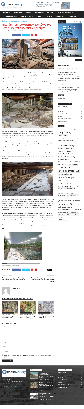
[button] (81, 14)
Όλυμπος (68, 129)
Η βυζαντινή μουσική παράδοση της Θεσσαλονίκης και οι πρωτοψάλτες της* (46, 316)
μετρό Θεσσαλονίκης (35, 263)
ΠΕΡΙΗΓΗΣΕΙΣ (39, 12)
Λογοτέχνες (66, 177)
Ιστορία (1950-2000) (62, 121)
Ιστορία (64, 167)
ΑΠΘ (75, 130)
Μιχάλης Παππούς (64, 186)
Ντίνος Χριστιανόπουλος (66, 188)
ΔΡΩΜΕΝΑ (29, 12)
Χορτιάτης (77, 204)
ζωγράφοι (74, 212)
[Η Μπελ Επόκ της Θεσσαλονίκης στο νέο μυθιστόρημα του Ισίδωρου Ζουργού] (34, 375)
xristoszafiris (7, 30)
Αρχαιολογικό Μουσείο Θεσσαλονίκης (68, 138)
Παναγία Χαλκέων (62, 190)
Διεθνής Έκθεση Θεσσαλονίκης (66, 152)
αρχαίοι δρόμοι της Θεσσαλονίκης (15, 263)
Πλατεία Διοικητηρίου (63, 195)
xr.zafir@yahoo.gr (12, 386)
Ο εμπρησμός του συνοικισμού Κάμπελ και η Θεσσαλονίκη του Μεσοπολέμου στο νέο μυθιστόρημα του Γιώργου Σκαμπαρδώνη (68, 89)
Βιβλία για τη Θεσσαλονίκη (64, 143)
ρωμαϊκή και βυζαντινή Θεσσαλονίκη (10, 265)
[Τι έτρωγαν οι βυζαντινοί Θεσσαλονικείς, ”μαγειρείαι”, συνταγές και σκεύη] (10, 307)
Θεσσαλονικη (73, 164)
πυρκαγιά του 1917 (72, 214)
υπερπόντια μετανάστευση (75, 216)
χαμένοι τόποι (62, 219)
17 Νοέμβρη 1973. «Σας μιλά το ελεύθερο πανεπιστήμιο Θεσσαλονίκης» (67, 83)
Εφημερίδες (62, 164)
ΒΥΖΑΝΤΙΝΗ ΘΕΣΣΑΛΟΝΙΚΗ (65, 12)
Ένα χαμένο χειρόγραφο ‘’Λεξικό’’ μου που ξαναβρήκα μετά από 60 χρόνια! (14, 278)
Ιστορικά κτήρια (68, 171)
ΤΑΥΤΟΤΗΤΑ (6, 12)
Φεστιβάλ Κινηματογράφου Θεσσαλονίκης (69, 201)
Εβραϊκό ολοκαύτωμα (64, 159)
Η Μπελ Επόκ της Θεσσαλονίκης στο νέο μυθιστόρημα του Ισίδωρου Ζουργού (67, 68)
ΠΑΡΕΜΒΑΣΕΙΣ (73, 16)
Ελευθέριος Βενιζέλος (64, 161)
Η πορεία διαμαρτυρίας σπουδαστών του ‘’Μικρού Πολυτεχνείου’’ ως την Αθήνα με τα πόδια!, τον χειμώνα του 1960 (69, 78)
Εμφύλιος (76, 161)
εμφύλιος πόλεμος (64, 212)
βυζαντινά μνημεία (65, 207)
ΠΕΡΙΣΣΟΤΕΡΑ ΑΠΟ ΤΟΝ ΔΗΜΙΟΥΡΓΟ (23, 298)
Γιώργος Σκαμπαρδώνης (65, 148)
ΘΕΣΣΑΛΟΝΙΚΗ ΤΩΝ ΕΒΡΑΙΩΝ (43, 16)
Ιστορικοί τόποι (65, 174)
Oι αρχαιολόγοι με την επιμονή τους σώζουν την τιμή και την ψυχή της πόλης (42, 279)
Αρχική (3, 20)
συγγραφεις (62, 217)
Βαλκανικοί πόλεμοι (65, 140)
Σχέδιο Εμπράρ (62, 197)
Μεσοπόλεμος (65, 183)
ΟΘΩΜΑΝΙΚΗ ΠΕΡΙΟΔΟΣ (10, 16)
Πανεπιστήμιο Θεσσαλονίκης (66, 193)
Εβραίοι (70, 156)
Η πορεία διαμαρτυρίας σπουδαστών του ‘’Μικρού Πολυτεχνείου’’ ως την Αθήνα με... (46, 396)
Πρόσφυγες (74, 195)
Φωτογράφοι (65, 204)
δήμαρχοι (77, 209)
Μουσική (75, 186)
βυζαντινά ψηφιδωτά (65, 209)
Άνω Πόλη (61, 129)
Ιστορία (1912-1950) (62, 114)
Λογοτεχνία (62, 180)
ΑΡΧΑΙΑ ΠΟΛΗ (50, 12)
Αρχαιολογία (26, 263)
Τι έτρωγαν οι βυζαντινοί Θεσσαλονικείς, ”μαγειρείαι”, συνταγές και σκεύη (9, 316)
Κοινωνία (60, 116)
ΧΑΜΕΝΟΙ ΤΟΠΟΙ (60, 16)
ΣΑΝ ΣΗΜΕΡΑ (18, 12)
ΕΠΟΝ (60, 156)
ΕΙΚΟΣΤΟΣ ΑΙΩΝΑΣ (26, 16)
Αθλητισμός (64, 133)
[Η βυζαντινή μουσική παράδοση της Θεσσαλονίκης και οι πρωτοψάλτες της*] (46, 307)
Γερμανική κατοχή (68, 145)
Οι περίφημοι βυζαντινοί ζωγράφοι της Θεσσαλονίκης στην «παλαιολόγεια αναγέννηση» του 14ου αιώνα (27, 317)
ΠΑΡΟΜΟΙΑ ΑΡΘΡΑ (7, 298)
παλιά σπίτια (61, 214)
